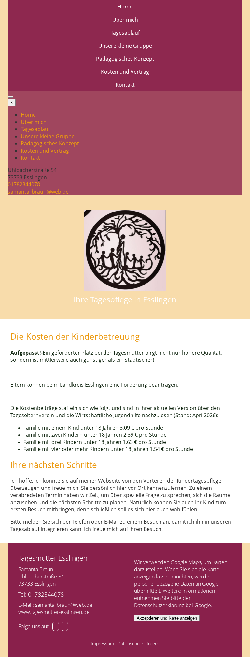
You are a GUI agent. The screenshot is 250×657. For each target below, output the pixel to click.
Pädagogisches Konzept (125, 58)
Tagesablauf (125, 32)
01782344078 (24, 184)
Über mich (125, 19)
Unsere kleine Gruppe (125, 45)
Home (125, 6)
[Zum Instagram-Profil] (55, 626)
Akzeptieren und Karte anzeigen (167, 618)
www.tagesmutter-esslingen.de (54, 612)
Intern (153, 643)
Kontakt (125, 84)
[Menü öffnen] (10, 97)
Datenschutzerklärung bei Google (172, 605)
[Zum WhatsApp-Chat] (65, 626)
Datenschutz (130, 643)
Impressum (102, 643)
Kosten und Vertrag (125, 71)
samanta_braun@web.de (38, 191)
